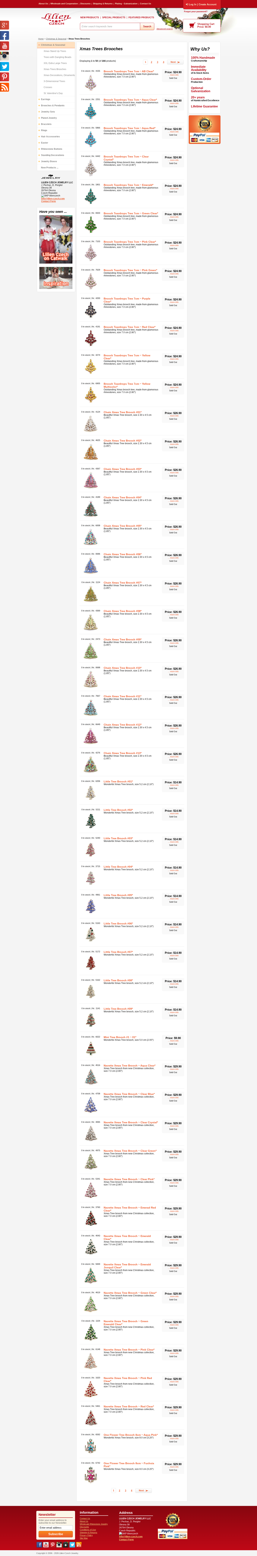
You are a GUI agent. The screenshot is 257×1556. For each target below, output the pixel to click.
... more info (173, 75)
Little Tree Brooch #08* (118, 980)
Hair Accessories (50, 136)
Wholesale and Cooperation (64, 3)
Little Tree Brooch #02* (118, 809)
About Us (43, 3)
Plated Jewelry (49, 118)
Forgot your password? (196, 11)
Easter (44, 142)
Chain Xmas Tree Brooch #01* (122, 412)
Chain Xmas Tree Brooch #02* (122, 440)
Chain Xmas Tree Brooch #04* (122, 497)
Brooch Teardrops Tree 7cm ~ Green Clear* (131, 213)
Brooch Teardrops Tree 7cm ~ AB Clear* (129, 71)
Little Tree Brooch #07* (118, 951)
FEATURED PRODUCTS (141, 17)
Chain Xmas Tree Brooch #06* (122, 554)
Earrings (45, 99)
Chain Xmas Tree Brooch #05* (122, 525)
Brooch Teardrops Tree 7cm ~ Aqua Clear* (130, 99)
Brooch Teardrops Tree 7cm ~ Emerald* (128, 184)
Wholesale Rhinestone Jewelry (94, 1524)
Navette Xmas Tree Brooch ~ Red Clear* (129, 1406)
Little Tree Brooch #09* (118, 1008)
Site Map (84, 1538)
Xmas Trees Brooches (79, 39)
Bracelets (46, 124)
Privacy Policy (86, 1535)
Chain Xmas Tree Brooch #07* (122, 582)
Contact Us (145, 3)
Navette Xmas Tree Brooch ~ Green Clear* (130, 1292)
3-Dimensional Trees (54, 81)
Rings (44, 130)
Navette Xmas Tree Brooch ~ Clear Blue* (129, 1093)
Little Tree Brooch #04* (118, 866)
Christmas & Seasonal (56, 39)
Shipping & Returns (103, 3)
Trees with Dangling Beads (57, 57)
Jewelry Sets (48, 111)
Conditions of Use (88, 1530)
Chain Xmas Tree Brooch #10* (122, 667)
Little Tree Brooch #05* (118, 895)
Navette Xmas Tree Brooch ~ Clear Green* (130, 1150)
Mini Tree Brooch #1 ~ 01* (120, 1037)
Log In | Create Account (202, 4)
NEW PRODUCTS (89, 17)
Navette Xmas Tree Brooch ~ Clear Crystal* (131, 1122)
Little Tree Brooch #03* (118, 838)
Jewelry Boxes (49, 161)
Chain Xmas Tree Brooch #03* (122, 469)
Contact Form (48, 201)
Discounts (85, 3)
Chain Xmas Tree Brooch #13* (122, 753)
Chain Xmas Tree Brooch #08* (122, 611)
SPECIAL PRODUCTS (113, 17)
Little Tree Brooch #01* (118, 781)
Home (41, 39)
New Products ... (49, 167)
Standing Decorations (52, 155)
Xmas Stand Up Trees (55, 51)
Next (174, 62)
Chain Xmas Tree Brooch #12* (122, 724)
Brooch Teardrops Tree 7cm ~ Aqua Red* (129, 128)
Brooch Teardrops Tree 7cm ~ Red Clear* (129, 326)
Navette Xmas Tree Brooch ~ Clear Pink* (129, 1179)
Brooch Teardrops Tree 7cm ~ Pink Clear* (130, 241)
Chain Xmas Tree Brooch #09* (122, 639)
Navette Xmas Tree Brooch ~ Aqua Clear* (129, 1065)
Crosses (48, 87)
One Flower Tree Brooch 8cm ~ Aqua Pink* (131, 1434)
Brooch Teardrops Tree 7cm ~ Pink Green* (130, 270)
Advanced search (165, 29)
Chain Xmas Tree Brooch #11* (122, 696)
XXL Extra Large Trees (55, 63)
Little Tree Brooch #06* (118, 923)
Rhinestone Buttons (51, 149)
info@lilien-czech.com (53, 198)
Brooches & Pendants (53, 105)
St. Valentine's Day (53, 93)
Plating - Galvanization (126, 3)
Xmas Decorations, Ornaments (59, 75)
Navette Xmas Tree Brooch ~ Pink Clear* (129, 1349)
